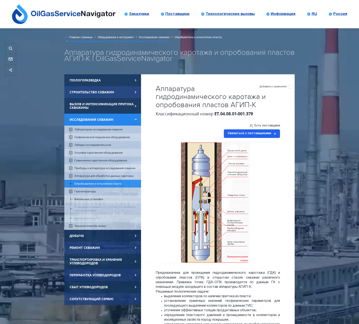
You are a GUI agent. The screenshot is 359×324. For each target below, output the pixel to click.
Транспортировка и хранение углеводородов (96, 261)
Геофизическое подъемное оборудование (102, 137)
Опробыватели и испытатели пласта (198, 37)
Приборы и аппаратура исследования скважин (104, 168)
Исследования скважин (154, 37)
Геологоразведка (85, 80)
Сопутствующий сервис (92, 299)
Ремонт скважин (85, 248)
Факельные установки (88, 199)
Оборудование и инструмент (115, 37)
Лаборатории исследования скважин (98, 129)
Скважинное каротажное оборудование (100, 160)
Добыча (77, 236)
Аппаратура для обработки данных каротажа (103, 176)
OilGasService (73, 14)
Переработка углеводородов (95, 275)
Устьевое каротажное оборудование (98, 152)
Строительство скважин (92, 92)
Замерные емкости (86, 218)
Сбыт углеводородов (89, 287)
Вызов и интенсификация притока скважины (101, 106)
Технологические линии (90, 226)
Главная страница (80, 37)
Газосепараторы (85, 191)
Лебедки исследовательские (92, 145)
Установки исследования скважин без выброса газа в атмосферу (104, 208)
